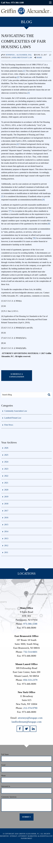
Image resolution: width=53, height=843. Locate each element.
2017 (6, 511)
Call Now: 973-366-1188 (12, 2)
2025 (6, 455)
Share (39, 57)
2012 (6, 545)
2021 (6, 483)
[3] (28, 93)
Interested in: (5, 786)
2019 (6, 497)
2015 (6, 525)
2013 (6, 538)
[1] (24, 71)
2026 (6, 448)
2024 (6, 462)
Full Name (5, 754)
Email (3, 765)
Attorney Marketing (28, 836)
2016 (6, 517)
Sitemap (13, 836)
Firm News (8, 425)
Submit (26, 817)
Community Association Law (15, 411)
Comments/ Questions (8, 797)
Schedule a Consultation (16, 375)
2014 (6, 531)
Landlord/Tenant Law (21, 57)
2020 (6, 490)
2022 (6, 476)
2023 (6, 469)
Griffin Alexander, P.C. (29, 834)
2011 (6, 552)
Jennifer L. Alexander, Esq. (19, 55)
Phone (3, 776)
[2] (18, 77)
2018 (6, 504)
